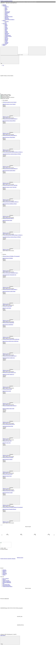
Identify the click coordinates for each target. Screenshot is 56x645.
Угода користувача (6, 584)
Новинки (4, 4)
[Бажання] (28, 71)
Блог (3, 583)
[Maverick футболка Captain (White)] (29, 289)
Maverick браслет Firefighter (8, 258)
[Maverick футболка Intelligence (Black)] (29, 201)
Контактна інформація (7, 582)
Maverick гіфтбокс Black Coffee (8, 408)
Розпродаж (5, 44)
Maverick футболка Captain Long (9, 357)
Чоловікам (5, 5)
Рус (3, 65)
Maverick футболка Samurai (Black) (9, 120)
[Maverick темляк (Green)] (29, 474)
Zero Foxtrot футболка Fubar (8, 426)
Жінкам (4, 20)
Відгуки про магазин (6, 585)
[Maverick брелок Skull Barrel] (29, 322)
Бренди (4, 45)
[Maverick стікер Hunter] (29, 306)
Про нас (4, 579)
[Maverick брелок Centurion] (29, 457)
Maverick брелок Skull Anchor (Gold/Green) (10, 341)
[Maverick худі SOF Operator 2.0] (29, 372)
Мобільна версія (20, 557)
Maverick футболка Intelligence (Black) (10, 203)
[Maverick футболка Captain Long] (29, 355)
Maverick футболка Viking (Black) (9, 137)
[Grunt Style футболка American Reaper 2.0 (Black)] (29, 235)
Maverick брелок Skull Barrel (8, 324)
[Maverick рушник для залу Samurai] (29, 102)
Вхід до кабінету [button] (6, 578)
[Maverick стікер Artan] (29, 440)
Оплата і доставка (6, 580)
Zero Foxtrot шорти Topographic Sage (9, 274)
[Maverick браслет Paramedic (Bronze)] (29, 507)
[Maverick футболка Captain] (29, 490)
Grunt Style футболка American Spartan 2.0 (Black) (12, 153)
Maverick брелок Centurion (7, 459)
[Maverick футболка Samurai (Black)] (29, 118)
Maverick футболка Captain (8, 492)
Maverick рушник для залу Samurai (9, 104)
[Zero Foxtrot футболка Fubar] (29, 424)
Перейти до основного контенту (6, 0)
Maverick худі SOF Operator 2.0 (8, 374)
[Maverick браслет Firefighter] (29, 256)
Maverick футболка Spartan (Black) (9, 170)
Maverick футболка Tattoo (7, 220)
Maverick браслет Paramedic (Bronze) (9, 509)
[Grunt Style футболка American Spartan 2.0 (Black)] (29, 152)
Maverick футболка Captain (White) (9, 291)
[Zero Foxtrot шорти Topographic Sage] (29, 272)
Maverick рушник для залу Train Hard (9, 187)
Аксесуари (5, 23)
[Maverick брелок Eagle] (29, 389)
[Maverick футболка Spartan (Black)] (29, 168)
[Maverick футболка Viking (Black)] (29, 135)
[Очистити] (37, 51)
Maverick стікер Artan (7, 442)
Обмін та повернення (7, 581)
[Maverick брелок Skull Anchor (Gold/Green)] (29, 339)
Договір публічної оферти (7, 586)
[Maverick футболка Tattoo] (29, 218)
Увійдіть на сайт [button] (6, 116)
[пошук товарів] (9, 51)
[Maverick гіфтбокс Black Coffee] (29, 405)
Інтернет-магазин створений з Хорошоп (7, 558)
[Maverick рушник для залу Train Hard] (29, 185)
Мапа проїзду (2, 635)
